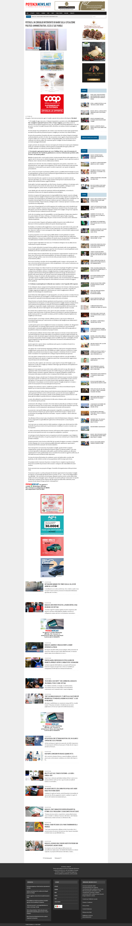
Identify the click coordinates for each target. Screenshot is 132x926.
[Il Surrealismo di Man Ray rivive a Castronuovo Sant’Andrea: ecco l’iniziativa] (85, 309)
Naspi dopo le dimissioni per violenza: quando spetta (59, 754)
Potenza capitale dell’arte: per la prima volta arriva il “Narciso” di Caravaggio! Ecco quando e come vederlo (97, 390)
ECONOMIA (43, 13)
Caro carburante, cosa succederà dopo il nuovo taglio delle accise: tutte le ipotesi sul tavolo (98, 223)
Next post (57, 858)
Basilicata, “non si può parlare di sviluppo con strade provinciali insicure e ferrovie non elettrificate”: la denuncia (98, 436)
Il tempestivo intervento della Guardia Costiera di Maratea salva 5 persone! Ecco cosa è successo (98, 330)
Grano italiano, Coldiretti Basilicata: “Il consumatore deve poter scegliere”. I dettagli (97, 398)
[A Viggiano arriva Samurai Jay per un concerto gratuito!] (85, 361)
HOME (27, 13)
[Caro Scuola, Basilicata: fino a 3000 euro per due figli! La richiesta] (85, 346)
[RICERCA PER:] (99, 16)
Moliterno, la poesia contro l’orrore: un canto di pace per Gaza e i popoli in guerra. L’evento (98, 337)
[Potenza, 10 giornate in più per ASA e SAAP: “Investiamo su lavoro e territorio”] (85, 106)
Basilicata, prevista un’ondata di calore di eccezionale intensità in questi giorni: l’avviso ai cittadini (98, 200)
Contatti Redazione (87, 909)
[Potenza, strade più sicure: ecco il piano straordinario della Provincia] (34, 831)
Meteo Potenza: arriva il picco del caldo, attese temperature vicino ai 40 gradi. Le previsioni (97, 315)
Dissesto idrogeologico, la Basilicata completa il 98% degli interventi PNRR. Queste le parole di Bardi (97, 368)
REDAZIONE (66, 13)
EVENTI (52, 13)
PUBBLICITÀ (72, 13)
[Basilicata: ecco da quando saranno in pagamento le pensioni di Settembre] (85, 445)
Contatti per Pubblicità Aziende (90, 899)
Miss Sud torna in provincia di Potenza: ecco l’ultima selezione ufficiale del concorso (97, 277)
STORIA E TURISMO (59, 13)
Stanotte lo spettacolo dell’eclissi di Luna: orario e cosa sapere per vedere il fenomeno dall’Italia (98, 208)
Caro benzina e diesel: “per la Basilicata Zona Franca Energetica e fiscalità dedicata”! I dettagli (97, 421)
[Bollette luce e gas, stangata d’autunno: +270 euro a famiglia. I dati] (34, 779)
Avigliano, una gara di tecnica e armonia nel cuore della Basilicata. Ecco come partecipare (97, 284)
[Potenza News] (38, 4)
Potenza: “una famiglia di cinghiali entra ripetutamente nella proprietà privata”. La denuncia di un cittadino (98, 269)
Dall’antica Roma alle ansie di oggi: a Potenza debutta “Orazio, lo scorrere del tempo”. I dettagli (98, 413)
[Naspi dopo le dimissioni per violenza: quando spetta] (34, 760)
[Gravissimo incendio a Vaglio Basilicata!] (85, 429)
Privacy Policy (86, 905)
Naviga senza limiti (87, 912)
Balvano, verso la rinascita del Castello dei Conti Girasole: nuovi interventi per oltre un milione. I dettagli (98, 246)
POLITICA (37, 13)
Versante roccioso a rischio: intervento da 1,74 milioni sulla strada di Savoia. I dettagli (98, 375)
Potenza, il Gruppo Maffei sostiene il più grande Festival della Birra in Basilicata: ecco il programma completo (98, 262)
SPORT (48, 13)
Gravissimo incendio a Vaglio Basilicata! (97, 426)
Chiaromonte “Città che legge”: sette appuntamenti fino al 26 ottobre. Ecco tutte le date (97, 215)
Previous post (48, 858)
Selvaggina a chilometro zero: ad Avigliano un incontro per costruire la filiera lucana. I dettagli (98, 230)
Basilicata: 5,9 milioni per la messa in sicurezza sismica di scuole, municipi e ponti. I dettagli (98, 127)
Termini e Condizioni (87, 902)
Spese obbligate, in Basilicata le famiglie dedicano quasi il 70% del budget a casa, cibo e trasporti (97, 172)
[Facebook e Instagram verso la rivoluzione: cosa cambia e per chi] (85, 180)
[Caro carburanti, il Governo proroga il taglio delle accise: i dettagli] (85, 324)
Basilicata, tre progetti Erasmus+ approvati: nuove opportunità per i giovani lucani (97, 156)
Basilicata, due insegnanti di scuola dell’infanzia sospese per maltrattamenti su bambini (98, 120)
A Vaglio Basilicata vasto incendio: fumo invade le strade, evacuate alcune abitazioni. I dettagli (97, 405)
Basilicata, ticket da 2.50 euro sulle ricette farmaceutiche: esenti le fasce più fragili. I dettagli (98, 112)
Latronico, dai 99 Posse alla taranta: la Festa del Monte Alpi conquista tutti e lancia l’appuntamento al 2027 (98, 352)
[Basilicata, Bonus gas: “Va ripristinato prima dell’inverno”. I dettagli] (85, 239)
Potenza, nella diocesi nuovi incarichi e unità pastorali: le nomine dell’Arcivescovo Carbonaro (97, 292)
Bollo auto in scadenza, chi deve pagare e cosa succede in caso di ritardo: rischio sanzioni (98, 187)
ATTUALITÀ (32, 13)
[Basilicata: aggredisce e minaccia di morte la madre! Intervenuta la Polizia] (34, 651)
